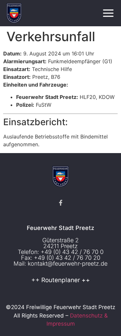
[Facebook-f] (61, 203)
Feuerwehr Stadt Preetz (60, 227)
